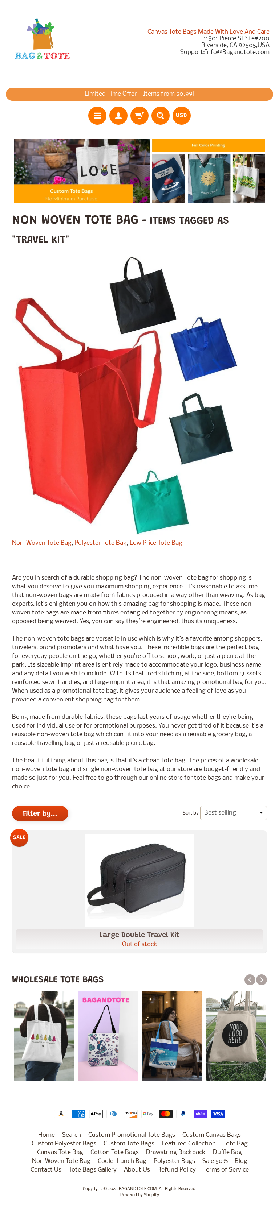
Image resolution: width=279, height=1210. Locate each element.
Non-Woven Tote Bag (42, 543)
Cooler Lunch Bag (122, 1161)
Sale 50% (214, 1161)
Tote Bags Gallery (93, 1170)
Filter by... (40, 813)
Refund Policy (176, 1170)
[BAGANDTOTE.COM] (42, 42)
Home (46, 1135)
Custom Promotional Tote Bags (131, 1135)
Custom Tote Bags (129, 1143)
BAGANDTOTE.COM (138, 1189)
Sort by (191, 813)
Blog (241, 1161)
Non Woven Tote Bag (61, 1161)
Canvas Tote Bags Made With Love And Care (208, 32)
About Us (137, 1170)
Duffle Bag (227, 1152)
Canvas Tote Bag (60, 1152)
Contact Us (46, 1170)
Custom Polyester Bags (64, 1143)
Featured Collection (189, 1143)
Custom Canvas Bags (211, 1135)
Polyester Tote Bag (100, 543)
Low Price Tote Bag (157, 543)
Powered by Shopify (139, 1195)
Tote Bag (235, 1143)
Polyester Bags (174, 1161)
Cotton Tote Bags (114, 1152)
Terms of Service (226, 1170)
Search (71, 1135)
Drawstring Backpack (176, 1152)
